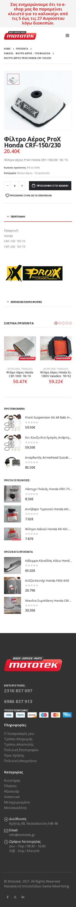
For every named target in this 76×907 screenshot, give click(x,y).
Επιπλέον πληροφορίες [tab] (26, 302)
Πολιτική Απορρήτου (20, 764)
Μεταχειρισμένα (17, 806)
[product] (20, 348)
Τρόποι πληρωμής (18, 742)
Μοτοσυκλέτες (15, 811)
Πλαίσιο (10, 790)
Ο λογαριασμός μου (19, 737)
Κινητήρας (12, 784)
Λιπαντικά (11, 800)
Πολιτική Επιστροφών (21, 753)
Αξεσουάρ (11, 795)
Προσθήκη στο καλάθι (52, 185)
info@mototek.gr (22, 838)
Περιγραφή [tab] (18, 216)
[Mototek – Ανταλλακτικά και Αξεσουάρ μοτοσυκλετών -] (20, 35)
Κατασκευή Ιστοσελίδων (23, 890)
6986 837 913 (18, 705)
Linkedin (23, 901)
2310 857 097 (18, 694)
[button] (56, 323)
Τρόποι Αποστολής (19, 748)
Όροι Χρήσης (14, 759)
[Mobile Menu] (67, 35)
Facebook (7, 901)
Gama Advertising (55, 890)
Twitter (15, 901)
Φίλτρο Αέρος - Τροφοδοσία (33, 172)
